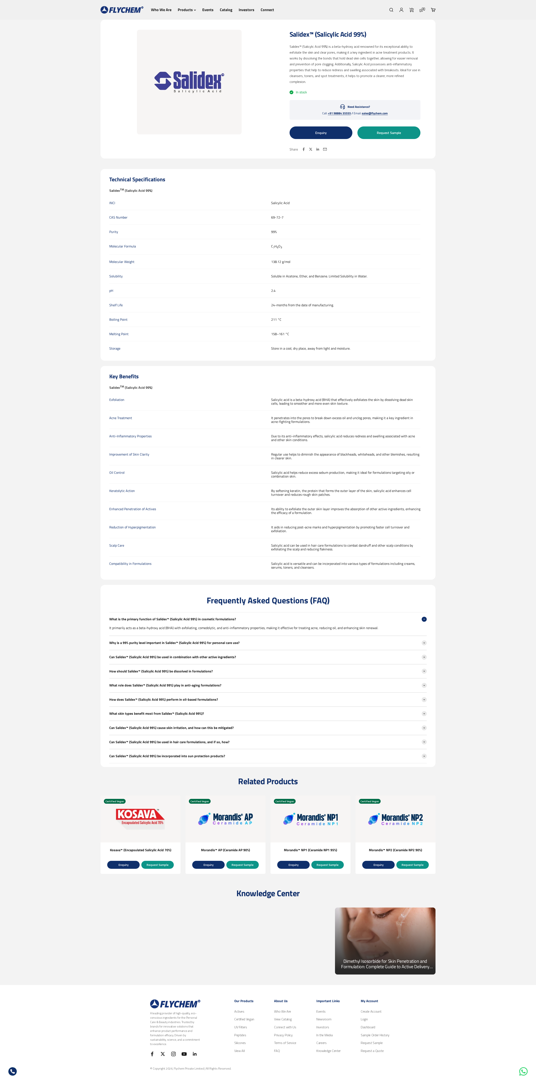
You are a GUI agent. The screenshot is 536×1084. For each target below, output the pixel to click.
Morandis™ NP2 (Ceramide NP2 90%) (395, 849)
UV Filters (240, 1027)
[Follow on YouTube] (184, 1054)
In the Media (324, 1035)
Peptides (240, 1035)
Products (185, 9)
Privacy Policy (283, 1035)
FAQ (277, 1050)
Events (208, 10)
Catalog (226, 10)
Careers (321, 1042)
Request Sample (389, 132)
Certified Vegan (244, 1019)
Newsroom (323, 1019)
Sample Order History (375, 1035)
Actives (239, 1011)
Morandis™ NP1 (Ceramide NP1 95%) (310, 849)
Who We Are (161, 10)
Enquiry (321, 132)
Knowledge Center (328, 1050)
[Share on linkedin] (317, 149)
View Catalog (282, 1019)
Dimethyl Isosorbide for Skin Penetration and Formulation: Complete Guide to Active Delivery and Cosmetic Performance (385, 963)
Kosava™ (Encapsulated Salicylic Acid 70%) (140, 849)
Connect (267, 10)
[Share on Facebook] (303, 149)
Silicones (240, 1042)
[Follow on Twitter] (163, 1054)
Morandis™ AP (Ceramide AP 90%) (225, 849)
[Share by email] (325, 149)
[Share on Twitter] (310, 149)
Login (364, 1019)
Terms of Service (285, 1042)
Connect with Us (285, 1027)
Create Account (371, 1011)
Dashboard (368, 1027)
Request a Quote (372, 1050)
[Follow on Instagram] (173, 1054)
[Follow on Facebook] (152, 1054)
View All (239, 1050)
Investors (246, 10)
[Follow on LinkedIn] (195, 1054)
